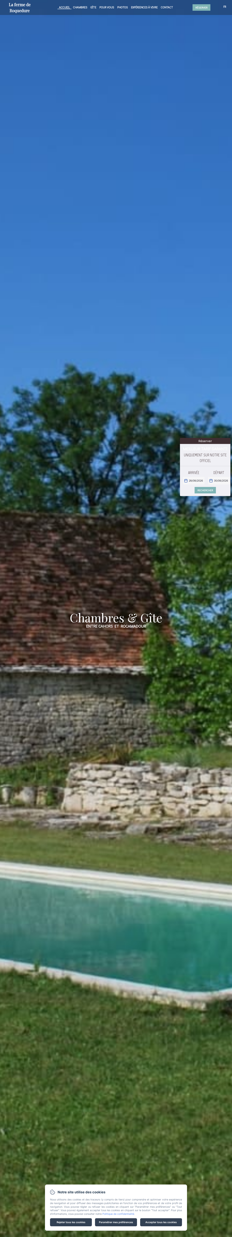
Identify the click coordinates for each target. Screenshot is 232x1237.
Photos (122, 7)
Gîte (93, 7)
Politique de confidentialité (118, 1213)
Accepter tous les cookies (161, 1222)
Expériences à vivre (144, 7)
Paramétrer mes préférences (116, 1222)
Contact (167, 7)
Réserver (201, 7)
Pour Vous (106, 7)
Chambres (80, 7)
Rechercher (205, 490)
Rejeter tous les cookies (71, 1222)
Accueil (64, 7)
